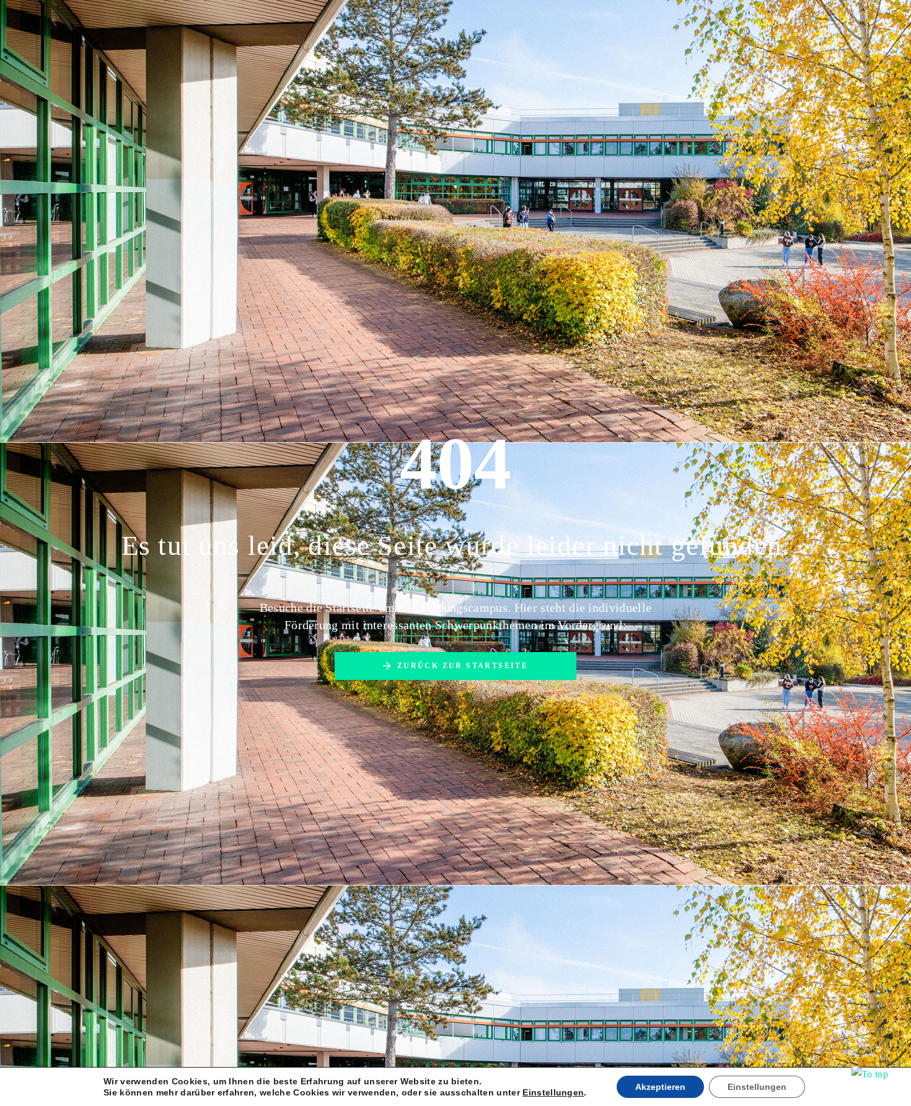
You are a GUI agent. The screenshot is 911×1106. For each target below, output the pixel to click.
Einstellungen (553, 1092)
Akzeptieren (660, 1087)
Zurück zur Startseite (462, 665)
